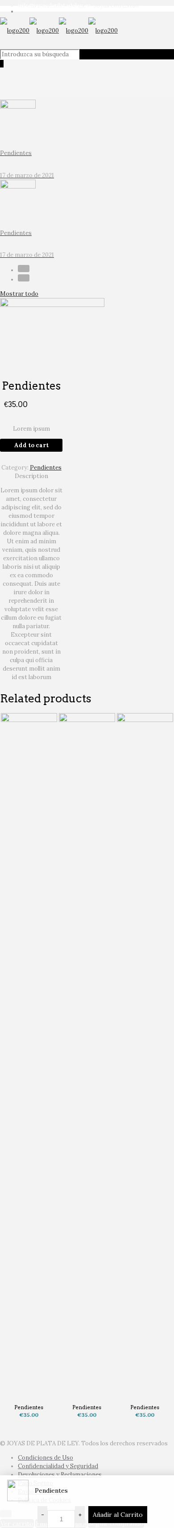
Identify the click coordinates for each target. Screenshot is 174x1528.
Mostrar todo (19, 294)
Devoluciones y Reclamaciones (60, 1474)
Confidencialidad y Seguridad (58, 1466)
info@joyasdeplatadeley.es (54, 5)
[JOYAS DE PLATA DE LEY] (59, 30)
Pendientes (46, 467)
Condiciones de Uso (45, 1457)
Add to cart (31, 445)
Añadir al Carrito (118, 1515)
